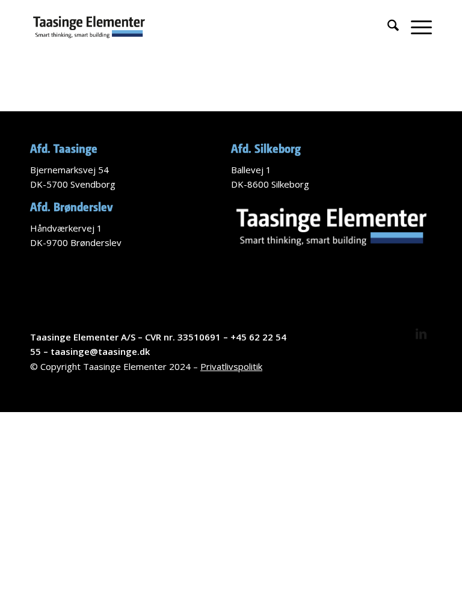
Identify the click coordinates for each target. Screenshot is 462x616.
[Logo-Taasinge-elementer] (89, 27)
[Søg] (387, 27)
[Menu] (415, 27)
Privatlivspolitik (231, 366)
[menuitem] (387, 27)
